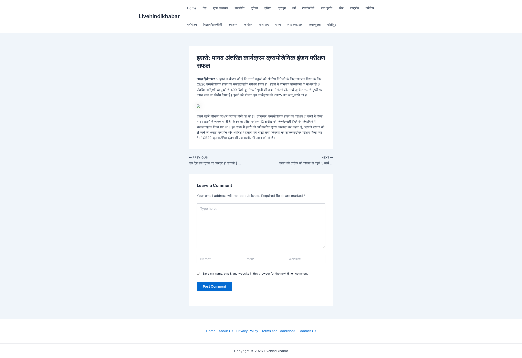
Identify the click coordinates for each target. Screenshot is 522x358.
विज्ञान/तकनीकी (212, 24)
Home (191, 8)
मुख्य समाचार (220, 8)
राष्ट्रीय (354, 8)
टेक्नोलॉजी (308, 8)
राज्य (278, 24)
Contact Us (307, 331)
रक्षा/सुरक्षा (315, 24)
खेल (341, 8)
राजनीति (239, 8)
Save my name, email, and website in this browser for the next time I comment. (255, 273)
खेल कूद (264, 24)
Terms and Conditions (278, 331)
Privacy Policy (247, 331)
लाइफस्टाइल (294, 24)
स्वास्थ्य (233, 24)
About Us (226, 331)
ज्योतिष (370, 8)
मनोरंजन (192, 24)
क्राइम (282, 8)
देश (204, 8)
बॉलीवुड (331, 24)
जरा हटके (326, 8)
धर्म (294, 8)
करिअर (248, 24)
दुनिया (254, 8)
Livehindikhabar (159, 16)
